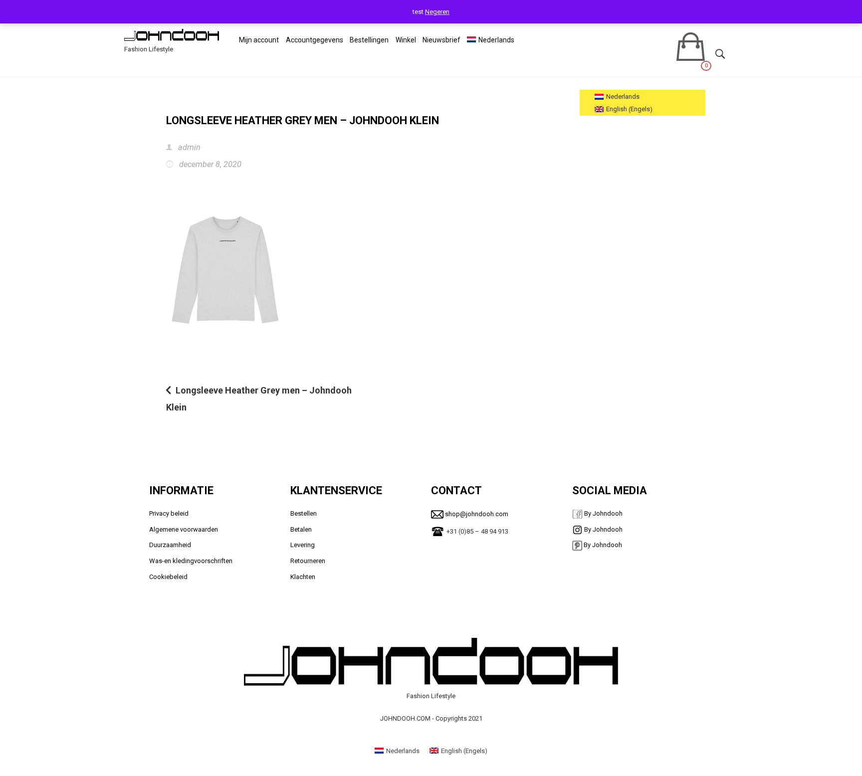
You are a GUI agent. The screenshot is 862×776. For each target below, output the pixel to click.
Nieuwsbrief (441, 40)
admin (188, 147)
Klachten (302, 577)
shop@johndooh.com (475, 514)
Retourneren (307, 561)
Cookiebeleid (168, 577)
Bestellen (303, 513)
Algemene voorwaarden (183, 529)
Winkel (406, 40)
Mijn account (259, 40)
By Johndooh (603, 513)
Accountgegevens (314, 40)
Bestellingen (369, 40)
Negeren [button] (437, 11)
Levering (302, 545)
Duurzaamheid (170, 545)
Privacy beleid (169, 513)
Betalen (301, 529)
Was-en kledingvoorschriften (190, 561)
